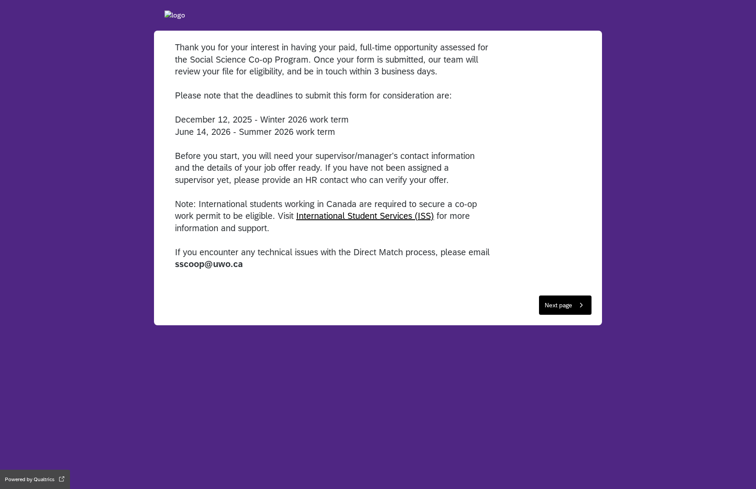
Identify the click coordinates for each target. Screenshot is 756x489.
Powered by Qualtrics (30, 479)
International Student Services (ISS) (365, 216)
